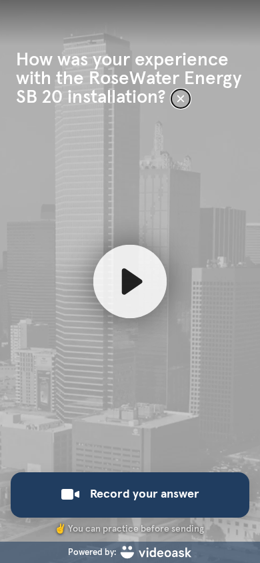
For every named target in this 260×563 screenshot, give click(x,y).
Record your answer (144, 494)
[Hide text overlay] (180, 98)
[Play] (130, 281)
